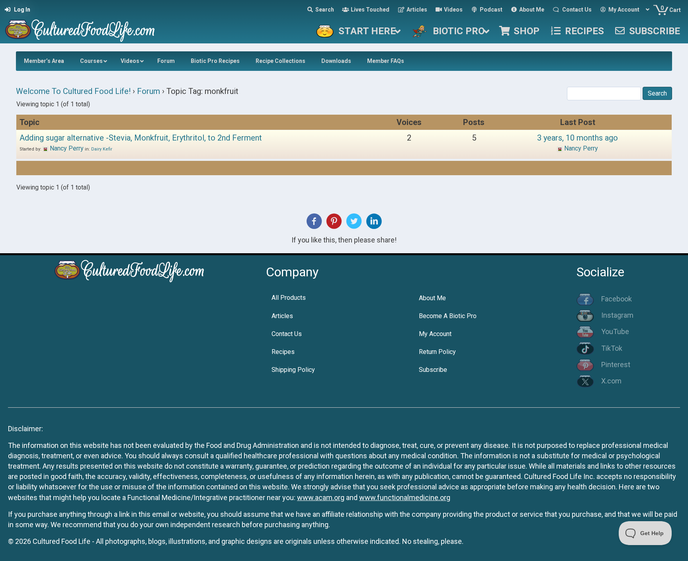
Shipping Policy (293, 369)
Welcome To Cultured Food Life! (73, 91)
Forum (148, 91)
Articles (282, 316)
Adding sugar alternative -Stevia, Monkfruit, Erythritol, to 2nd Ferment (141, 138)
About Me (432, 298)
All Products (289, 297)
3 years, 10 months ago (577, 138)
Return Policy (437, 352)
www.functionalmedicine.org (404, 497)
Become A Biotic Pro (448, 316)
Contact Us (287, 334)
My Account (435, 334)
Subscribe (433, 369)
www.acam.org (320, 497)
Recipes (283, 352)
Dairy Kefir (101, 149)
